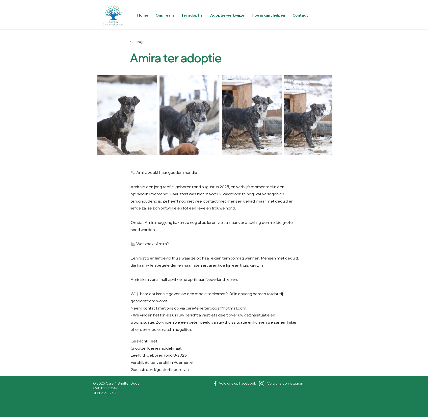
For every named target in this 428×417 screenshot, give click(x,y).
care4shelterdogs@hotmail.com (216, 308)
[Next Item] (324, 115)
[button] (192, 15)
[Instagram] (261, 383)
